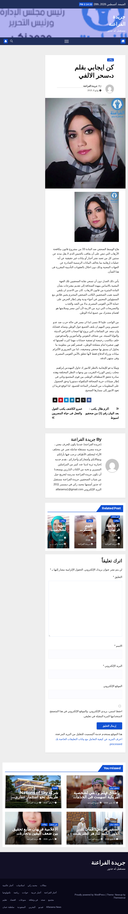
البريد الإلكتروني (112, 665)
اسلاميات (20, 885)
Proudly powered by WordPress (90, 894)
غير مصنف (115, 516)
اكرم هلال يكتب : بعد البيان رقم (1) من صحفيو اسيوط (102, 413)
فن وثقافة (33, 900)
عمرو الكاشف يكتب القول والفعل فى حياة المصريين (67, 411)
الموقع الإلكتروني (112, 686)
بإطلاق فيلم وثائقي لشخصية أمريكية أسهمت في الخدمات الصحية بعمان (96, 796)
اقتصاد (55, 788)
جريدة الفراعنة (90, 85)
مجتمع (51, 900)
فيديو (40, 907)
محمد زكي (32, 885)
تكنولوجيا (6, 892)
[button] (11, 41)
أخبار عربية (36, 892)
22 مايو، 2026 (109, 803)
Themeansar (120, 897)
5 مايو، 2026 (110, 839)
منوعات (22, 900)
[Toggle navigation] (66, 41)
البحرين (32, 907)
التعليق (117, 577)
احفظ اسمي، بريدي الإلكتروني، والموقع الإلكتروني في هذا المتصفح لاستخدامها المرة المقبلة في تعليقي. (86, 714)
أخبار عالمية (7, 885)
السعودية (21, 907)
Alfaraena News (53, 907)
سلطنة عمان (114, 788)
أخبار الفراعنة (50, 892)
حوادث (25, 892)
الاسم (118, 645)
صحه (43, 900)
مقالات (110, 60)
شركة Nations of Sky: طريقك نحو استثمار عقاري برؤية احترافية (36, 796)
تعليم (4, 900)
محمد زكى (58, 544)
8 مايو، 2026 (49, 803)
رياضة (16, 892)
